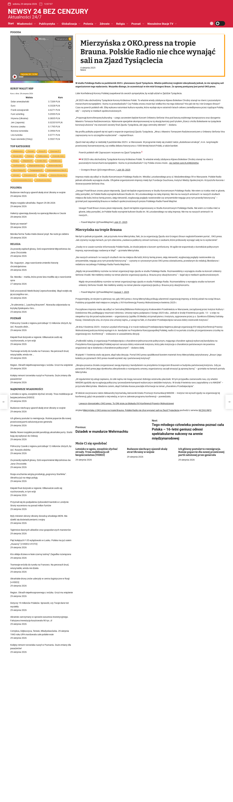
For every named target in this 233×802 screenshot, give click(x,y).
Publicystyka (47, 23)
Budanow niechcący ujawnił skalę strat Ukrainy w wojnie (147, 450)
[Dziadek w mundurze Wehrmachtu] (4, 402)
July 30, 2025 (123, 170)
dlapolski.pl (27, 161)
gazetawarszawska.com (22, 180)
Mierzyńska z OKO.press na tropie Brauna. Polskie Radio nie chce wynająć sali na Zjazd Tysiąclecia (131, 410)
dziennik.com (58, 156)
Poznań (136, 23)
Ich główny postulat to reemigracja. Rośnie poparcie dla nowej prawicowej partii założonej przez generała (201, 451)
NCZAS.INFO (205, 410)
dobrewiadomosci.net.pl (56, 170)
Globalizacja (69, 23)
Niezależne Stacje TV (160, 23)
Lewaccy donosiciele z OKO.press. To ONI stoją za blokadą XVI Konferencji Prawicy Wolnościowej (126, 403)
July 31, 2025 (120, 222)
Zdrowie (105, 23)
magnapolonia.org (36, 165)
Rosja (15, 161)
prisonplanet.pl (29, 175)
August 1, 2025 (121, 292)
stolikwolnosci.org (43, 180)
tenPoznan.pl (18, 165)
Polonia (88, 23)
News (83, 70)
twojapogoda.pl (36, 170)
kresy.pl (42, 151)
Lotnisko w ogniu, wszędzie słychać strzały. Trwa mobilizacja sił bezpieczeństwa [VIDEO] (96, 451)
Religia (120, 23)
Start (11, 23)
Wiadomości (24, 23)
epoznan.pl (55, 151)
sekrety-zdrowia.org (58, 175)
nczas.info (17, 156)
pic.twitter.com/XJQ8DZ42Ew (184, 163)
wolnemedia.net (55, 165)
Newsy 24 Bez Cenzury (48, 11)
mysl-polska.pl (19, 170)
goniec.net (41, 161)
